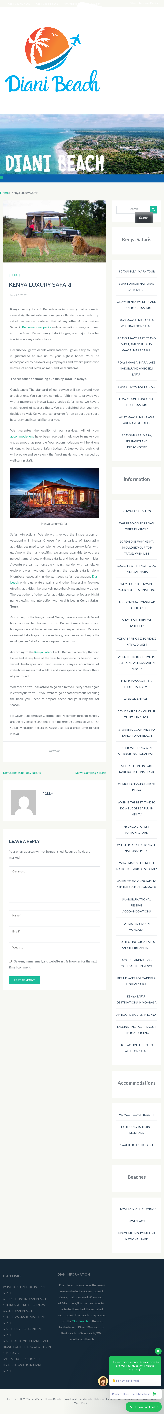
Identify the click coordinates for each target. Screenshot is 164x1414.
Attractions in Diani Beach (24, 1299)
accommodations (22, 436)
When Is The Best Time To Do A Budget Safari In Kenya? (137, 808)
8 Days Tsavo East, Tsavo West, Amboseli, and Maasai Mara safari (136, 344)
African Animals (136, 699)
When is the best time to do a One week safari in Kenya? (137, 662)
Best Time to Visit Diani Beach (26, 1341)
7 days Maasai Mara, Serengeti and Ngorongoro (136, 441)
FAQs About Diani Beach (21, 1359)
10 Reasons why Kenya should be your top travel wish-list (137, 547)
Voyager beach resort (136, 1114)
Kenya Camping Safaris (90, 772)
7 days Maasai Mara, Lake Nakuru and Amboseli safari (137, 368)
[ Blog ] (14, 275)
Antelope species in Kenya (136, 1014)
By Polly (54, 750)
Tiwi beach (136, 1221)
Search (133, 209)
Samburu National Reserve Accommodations (136, 905)
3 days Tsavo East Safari (137, 386)
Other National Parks (143, 3)
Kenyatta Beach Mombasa (137, 1209)
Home (4, 192)
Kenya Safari (43, 652)
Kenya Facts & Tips (137, 511)
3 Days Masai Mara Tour (136, 271)
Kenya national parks (36, 327)
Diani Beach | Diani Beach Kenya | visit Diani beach (61, 1399)
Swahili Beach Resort (136, 1145)
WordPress (81, 1403)
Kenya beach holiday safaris (22, 772)
